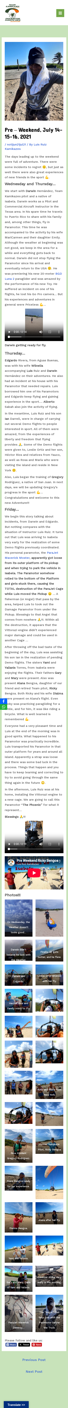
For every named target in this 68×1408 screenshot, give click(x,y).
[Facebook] (3, 701)
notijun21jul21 (16, 144)
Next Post (34, 1371)
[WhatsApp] (3, 707)
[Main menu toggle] (60, 13)
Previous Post (34, 1360)
